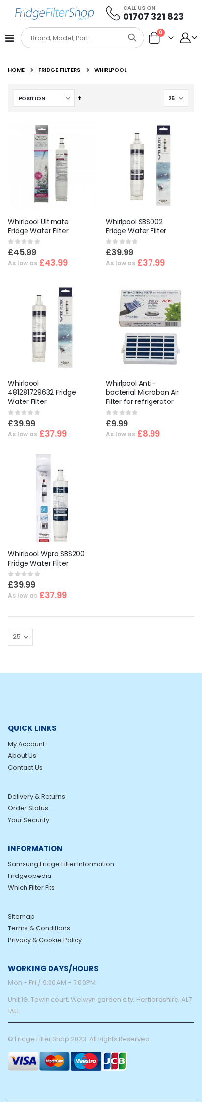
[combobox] (71, 38)
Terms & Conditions (39, 928)
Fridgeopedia (29, 875)
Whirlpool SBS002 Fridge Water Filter (136, 226)
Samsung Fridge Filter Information (61, 864)
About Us (22, 755)
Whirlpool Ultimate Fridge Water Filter (38, 226)
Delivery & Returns (36, 796)
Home (16, 70)
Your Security (28, 820)
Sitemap (21, 916)
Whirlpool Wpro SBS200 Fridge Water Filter (46, 559)
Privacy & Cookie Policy (45, 940)
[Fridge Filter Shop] (58, 13)
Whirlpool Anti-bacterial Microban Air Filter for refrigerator (142, 392)
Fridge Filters (59, 70)
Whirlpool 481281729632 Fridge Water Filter (42, 392)
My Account (26, 744)
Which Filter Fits (31, 887)
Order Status (28, 808)
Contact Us (25, 767)
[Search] (132, 38)
